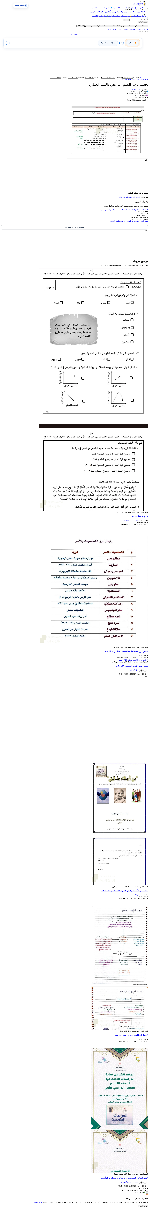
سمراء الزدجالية (138, 894)
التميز (126, 197)
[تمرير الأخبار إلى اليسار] (8, 43)
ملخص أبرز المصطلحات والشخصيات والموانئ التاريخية (126, 651)
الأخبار (138, 29)
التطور (137, 197)
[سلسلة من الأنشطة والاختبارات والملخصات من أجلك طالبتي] (119, 885)
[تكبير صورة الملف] (107, 158)
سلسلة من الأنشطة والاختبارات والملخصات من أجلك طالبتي (124, 891)
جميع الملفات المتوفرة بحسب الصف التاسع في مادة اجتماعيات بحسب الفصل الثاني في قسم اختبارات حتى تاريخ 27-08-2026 (112, 26)
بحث (127, 20)
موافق (145, 1206)
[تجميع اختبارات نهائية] (93, 510)
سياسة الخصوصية (36, 1202)
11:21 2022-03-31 (135, 89)
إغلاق (140, 1206)
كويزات (71, 34)
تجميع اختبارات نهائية (140, 516)
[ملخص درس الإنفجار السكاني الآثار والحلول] (133, 660)
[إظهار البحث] (147, 18)
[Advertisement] (87, 62)
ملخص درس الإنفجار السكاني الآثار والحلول (131, 666)
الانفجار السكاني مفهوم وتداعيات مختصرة (131, 1035)
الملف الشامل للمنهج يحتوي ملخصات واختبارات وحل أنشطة (124, 1178)
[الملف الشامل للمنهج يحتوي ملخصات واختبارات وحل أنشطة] (119, 1172)
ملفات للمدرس (122, 29)
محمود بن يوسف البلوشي (129, 1182)
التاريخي (132, 197)
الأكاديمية (77, 34)
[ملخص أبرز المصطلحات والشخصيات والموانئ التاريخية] (93, 645)
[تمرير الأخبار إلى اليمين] (121, 43)
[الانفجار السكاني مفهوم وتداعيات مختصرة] (119, 1029)
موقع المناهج (144, 77)
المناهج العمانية (143, 22)
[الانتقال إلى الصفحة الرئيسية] (143, 4)
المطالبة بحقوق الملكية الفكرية (74, 227)
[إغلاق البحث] (123, 20)
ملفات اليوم (132, 29)
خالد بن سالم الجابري (131, 520)
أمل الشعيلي (134, 670)
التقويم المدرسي (111, 29)
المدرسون (144, 29)
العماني (121, 197)
